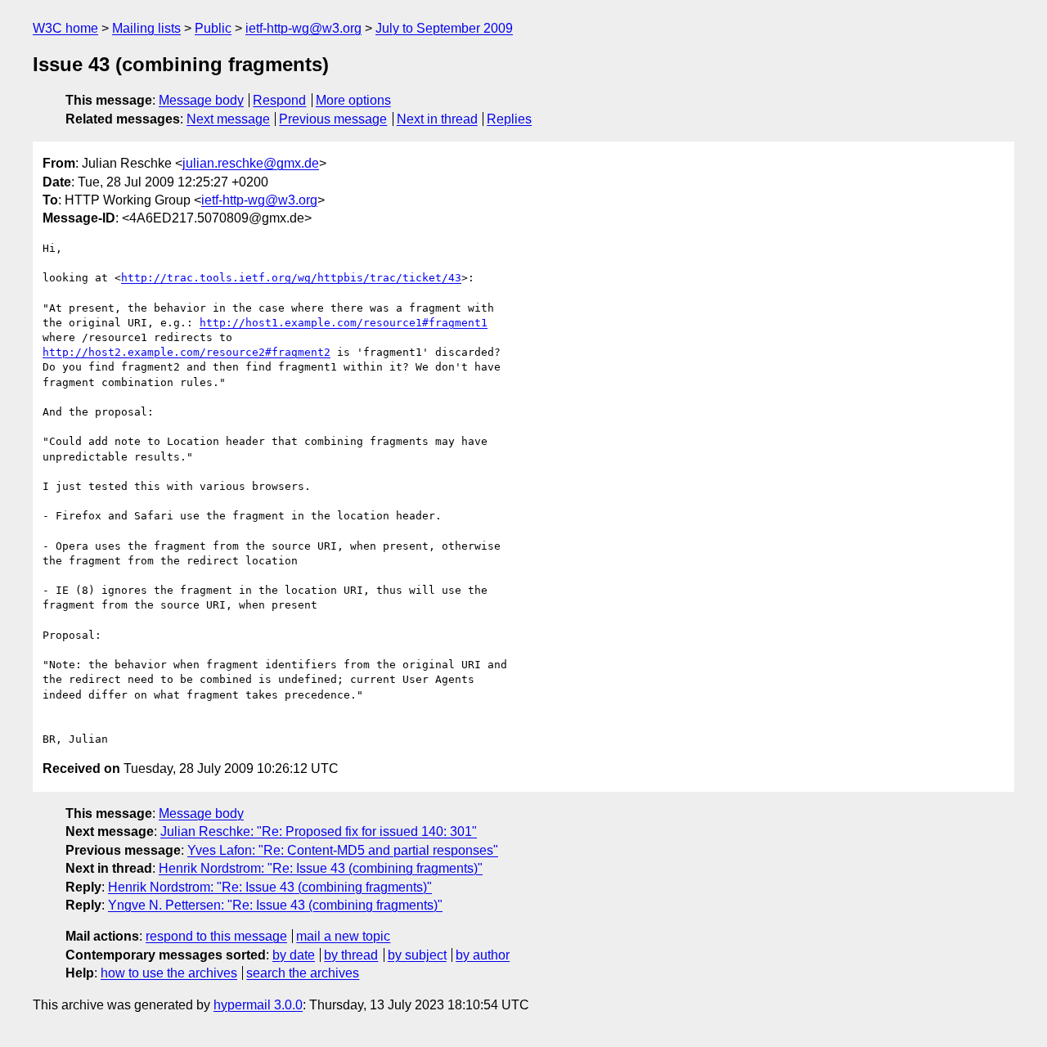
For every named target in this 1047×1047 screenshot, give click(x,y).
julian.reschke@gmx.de (250, 163)
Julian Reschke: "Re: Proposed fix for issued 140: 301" (318, 831)
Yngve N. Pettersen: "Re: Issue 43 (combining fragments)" (275, 905)
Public (213, 28)
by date (293, 955)
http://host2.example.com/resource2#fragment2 (186, 352)
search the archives (302, 973)
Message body (201, 100)
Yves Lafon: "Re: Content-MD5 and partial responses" (342, 850)
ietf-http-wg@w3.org (303, 28)
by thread (351, 955)
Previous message (333, 119)
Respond (279, 100)
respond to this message (216, 936)
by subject (417, 955)
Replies (509, 119)
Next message (228, 119)
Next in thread (437, 119)
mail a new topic (343, 936)
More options (353, 100)
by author (483, 955)
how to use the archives (169, 973)
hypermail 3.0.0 (258, 1005)
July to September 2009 (444, 28)
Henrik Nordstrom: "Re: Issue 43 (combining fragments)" (321, 868)
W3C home (65, 28)
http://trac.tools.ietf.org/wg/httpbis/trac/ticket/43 (291, 278)
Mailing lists (146, 28)
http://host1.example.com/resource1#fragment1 (344, 323)
